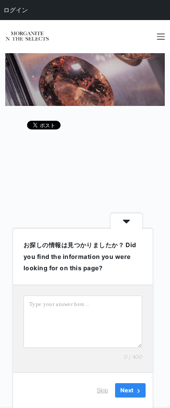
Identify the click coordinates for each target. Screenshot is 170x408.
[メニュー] (161, 37)
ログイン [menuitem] (15, 10)
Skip (102, 390)
